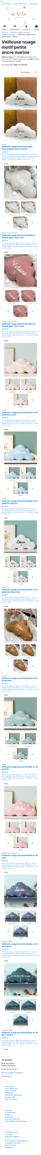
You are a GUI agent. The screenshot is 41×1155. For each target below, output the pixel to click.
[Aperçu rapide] (20, 141)
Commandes (10, 1112)
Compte (8, 1110)
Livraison (33, 4)
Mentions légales (12, 1136)
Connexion (6, 4)
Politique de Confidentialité (16, 1141)
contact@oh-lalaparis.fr (13, 1073)
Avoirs (7, 1115)
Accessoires (10, 1097)
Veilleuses (9, 1093)
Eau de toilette (11, 1099)
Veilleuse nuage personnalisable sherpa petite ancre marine (17, 147)
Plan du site (10, 1145)
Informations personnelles (15, 1121)
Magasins (9, 1147)
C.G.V (7, 1139)
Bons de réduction (12, 1119)
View (6, 163)
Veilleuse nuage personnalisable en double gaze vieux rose (18, 236)
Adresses (9, 1117)
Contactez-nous (20, 4)
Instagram (7, 1076)
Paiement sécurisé (12, 1143)
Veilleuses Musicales (13, 1095)
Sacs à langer (10, 1091)
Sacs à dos (9, 1086)
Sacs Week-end (11, 1088)
